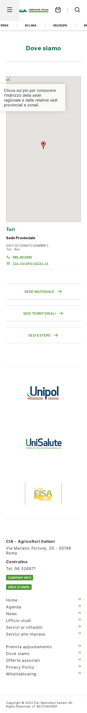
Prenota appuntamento (29, 646)
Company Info (19, 577)
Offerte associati (23, 660)
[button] (43, 145)
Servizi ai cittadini (24, 627)
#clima (30, 25)
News (11, 613)
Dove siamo (18, 653)
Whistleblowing (21, 673)
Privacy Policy (20, 667)
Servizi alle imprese (25, 634)
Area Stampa (19, 587)
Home (12, 600)
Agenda (13, 606)
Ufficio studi (18, 620)
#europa (60, 25)
